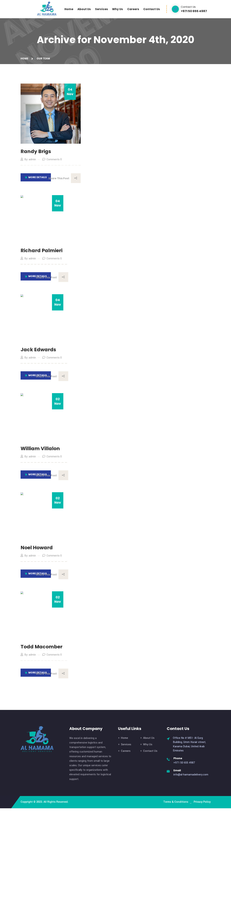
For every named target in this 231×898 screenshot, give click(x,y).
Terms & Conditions (175, 802)
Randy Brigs (36, 151)
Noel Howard (37, 547)
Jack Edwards (38, 349)
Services (101, 9)
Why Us (117, 9)
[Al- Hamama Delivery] (46, 9)
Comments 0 (54, 159)
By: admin (30, 159)
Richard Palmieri (41, 250)
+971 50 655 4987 (184, 763)
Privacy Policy (202, 802)
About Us (84, 9)
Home (68, 9)
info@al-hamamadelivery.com (190, 775)
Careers (133, 9)
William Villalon (40, 448)
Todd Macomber (41, 646)
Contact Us (151, 9)
